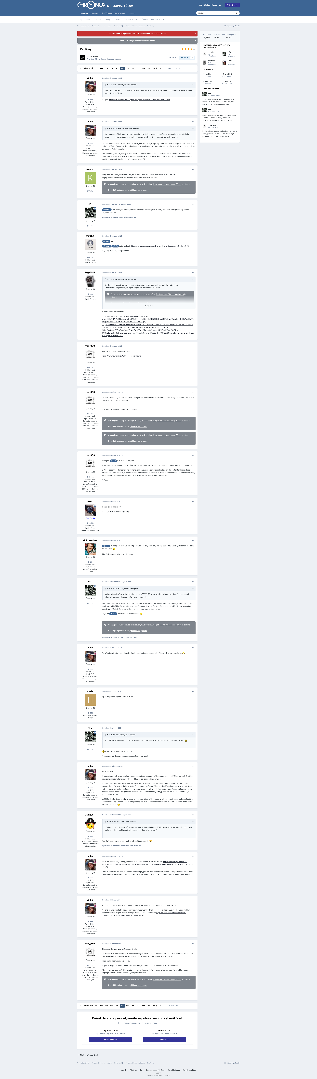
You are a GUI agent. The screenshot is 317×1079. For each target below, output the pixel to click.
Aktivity (95, 13)
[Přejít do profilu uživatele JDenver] (90, 823)
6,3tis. (91, 368)
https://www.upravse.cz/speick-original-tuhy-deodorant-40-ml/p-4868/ (160, 246)
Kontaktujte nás (174, 1070)
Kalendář (98, 19)
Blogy (108, 19)
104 (122, 68)
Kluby (80, 19)
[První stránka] (80, 68)
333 (91, 99)
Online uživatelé (131, 19)
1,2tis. (91, 191)
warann (127, 85)
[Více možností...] (193, 78)
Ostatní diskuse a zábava (110, 59)
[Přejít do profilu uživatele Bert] (90, 510)
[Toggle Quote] (106, 85)
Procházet (84, 13)
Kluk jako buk (90, 540)
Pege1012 (90, 272)
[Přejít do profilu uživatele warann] (90, 244)
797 (91, 836)
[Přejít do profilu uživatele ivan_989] (90, 354)
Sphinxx (211, 60)
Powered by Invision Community (158, 1075)
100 (101, 68)
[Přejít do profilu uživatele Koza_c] (90, 178)
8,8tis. (91, 257)
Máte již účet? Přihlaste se (210, 5)
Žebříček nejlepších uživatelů (153, 19)
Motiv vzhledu (136, 1070)
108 (143, 68)
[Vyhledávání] (237, 13)
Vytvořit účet (232, 5)
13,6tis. (91, 523)
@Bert (113, 461)
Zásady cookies (189, 1070)
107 (138, 68)
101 (106, 68)
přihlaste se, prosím (138, 190)
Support (132, 13)
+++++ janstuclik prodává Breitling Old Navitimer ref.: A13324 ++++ (137, 33)
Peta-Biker (94, 56)
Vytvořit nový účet (110, 1040)
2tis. (91, 562)
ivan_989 (128, 129)
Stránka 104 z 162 (172, 68)
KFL (90, 204)
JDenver (89, 814)
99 (96, 68)
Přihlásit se (164, 1040)
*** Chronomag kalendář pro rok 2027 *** (137, 41)
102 (111, 68)
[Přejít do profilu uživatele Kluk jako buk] (90, 549)
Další (155, 68)
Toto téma (227, 13)
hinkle (90, 691)
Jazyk (124, 1070)
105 (127, 68)
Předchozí (88, 68)
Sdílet (173, 58)
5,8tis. (91, 226)
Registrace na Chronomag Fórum (167, 184)
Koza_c (90, 169)
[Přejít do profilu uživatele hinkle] (90, 700)
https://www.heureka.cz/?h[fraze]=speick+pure (121, 356)
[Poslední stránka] (160, 68)
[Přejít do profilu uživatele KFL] (90, 212)
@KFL (115, 246)
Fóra (88, 19)
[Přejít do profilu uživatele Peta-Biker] (82, 57)
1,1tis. (91, 294)
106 (133, 68)
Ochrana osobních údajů (155, 1070)
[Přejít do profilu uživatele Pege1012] (90, 281)
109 (148, 68)
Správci (117, 19)
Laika (90, 78)
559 (91, 713)
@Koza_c (106, 210)
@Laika (106, 241)
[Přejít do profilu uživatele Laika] (90, 86)
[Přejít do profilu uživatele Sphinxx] (204, 63)
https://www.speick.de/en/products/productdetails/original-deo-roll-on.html (139, 100)
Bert (89, 501)
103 (117, 68)
